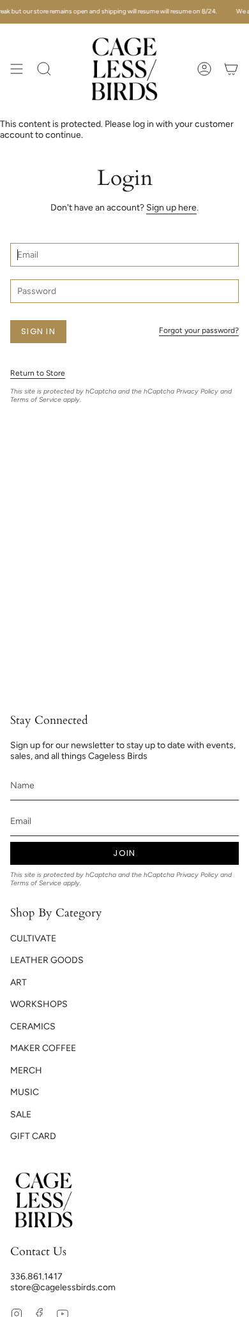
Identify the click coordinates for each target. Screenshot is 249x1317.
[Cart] (231, 68)
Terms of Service (35, 399)
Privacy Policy (197, 391)
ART (18, 982)
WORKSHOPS (39, 1004)
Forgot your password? (199, 330)
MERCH (26, 1070)
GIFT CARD (33, 1136)
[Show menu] (16, 68)
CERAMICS (33, 1026)
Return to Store (37, 373)
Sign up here (171, 207)
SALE (20, 1114)
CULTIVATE (33, 938)
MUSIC (24, 1092)
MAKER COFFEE (43, 1048)
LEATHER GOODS (47, 960)
